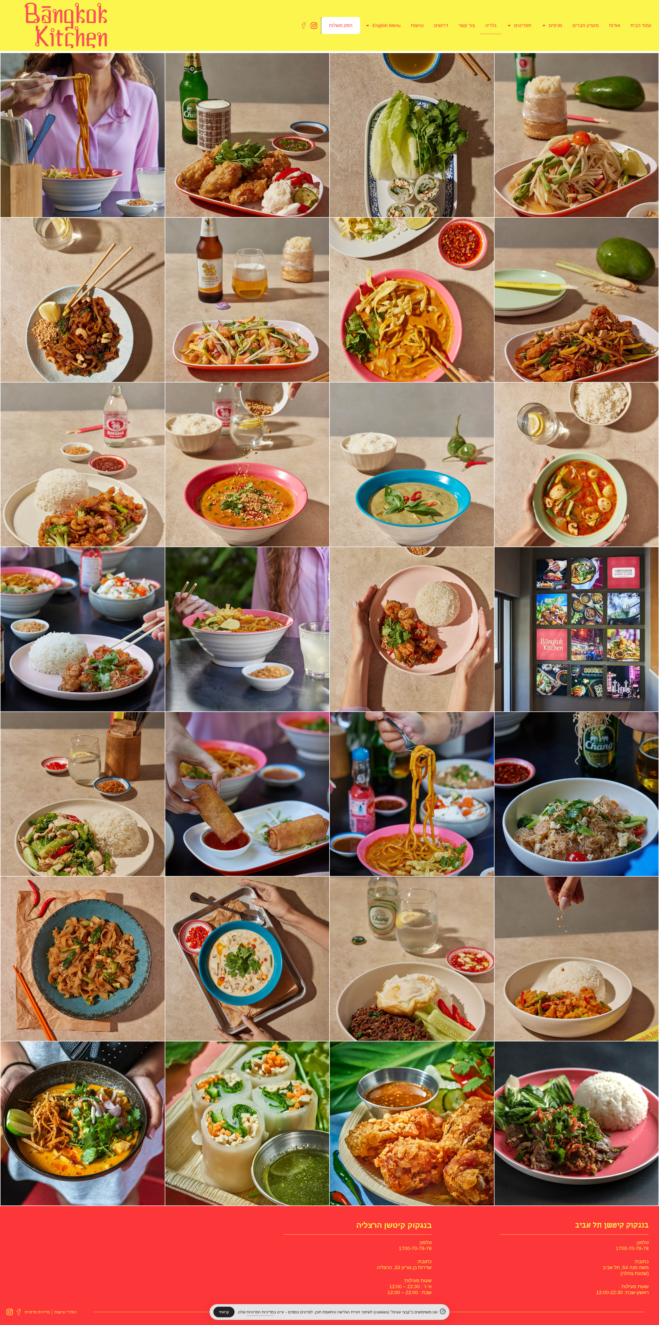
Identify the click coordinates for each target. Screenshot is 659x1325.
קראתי (224, 1312)
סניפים (555, 25)
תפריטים (522, 25)
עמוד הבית (640, 25)
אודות (614, 25)
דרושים (441, 25)
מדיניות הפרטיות (260, 1312)
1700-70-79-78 (632, 1248)
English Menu (386, 25)
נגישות (417, 25)
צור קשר (466, 25)
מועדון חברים (586, 25)
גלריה (491, 25)
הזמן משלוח (340, 25)
